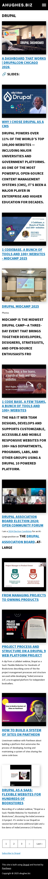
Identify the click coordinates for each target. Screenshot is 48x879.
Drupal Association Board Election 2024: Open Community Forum (22, 521)
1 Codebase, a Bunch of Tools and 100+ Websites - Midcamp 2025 (23, 254)
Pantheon (6, 868)
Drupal (26, 864)
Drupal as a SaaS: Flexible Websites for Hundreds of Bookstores (21, 796)
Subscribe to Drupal (11, 853)
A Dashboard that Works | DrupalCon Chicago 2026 (24, 62)
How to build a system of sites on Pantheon (21, 732)
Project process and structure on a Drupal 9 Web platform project (24, 651)
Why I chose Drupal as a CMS (23, 123)
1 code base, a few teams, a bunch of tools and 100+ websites (24, 406)
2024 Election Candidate (20, 531)
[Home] (17, 5)
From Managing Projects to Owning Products (24, 597)
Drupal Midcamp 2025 (20, 306)
